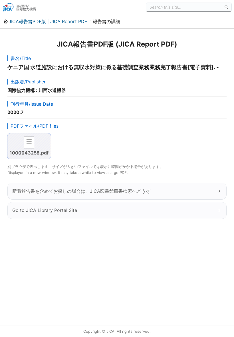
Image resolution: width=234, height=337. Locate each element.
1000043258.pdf (29, 153)
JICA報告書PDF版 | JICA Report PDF (48, 21)
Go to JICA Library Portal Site (44, 210)
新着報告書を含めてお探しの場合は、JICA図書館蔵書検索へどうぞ (81, 191)
